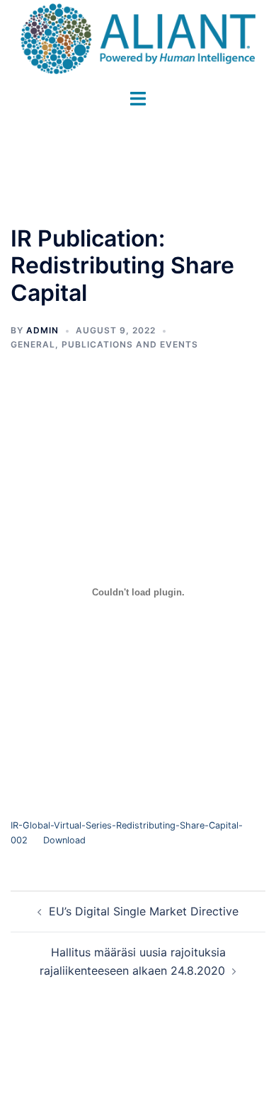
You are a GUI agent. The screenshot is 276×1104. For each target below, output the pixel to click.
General (33, 344)
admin (42, 330)
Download (64, 840)
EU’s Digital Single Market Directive (143, 911)
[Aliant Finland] (138, 37)
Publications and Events (130, 344)
